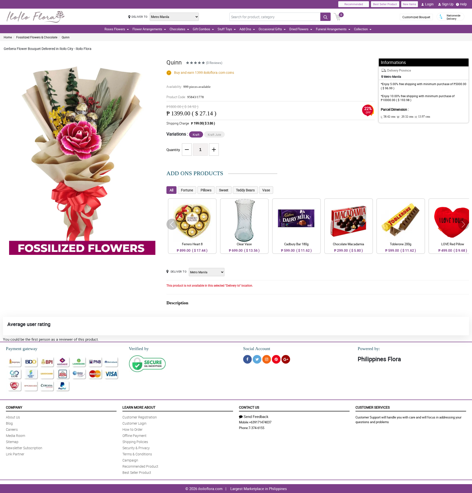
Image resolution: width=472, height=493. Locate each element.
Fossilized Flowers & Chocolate (36, 37)
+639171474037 (260, 422)
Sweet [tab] (223, 190)
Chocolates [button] (177, 29)
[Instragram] (266, 359)
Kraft (196, 135)
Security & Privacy (136, 448)
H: (422, 117)
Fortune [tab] (187, 190)
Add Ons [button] (245, 29)
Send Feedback (256, 416)
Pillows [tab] (206, 190)
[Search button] (325, 17)
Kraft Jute (214, 135)
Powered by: (369, 348)
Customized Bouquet (416, 17)
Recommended (353, 4)
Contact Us (249, 407)
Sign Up (448, 4)
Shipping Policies (135, 441)
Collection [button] (361, 29)
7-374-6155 (256, 428)
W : (405, 117)
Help (463, 4)
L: (388, 117)
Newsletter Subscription (24, 448)
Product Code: (185, 97)
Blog (9, 423)
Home (8, 37)
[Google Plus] (285, 359)
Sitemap (12, 441)
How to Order (132, 429)
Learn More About (138, 407)
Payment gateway (21, 348)
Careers (12, 429)
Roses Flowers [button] (114, 29)
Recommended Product (140, 466)
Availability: (188, 86)
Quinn (66, 37)
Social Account (256, 348)
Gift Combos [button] (201, 29)
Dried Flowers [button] (299, 29)
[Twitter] (257, 359)
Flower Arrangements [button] (147, 29)
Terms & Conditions (137, 454)
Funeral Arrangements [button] (331, 29)
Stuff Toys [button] (225, 29)
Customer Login (134, 423)
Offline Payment (134, 435)
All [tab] (171, 190)
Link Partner (15, 454)
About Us (13, 417)
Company (14, 407)
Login (429, 4)
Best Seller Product (385, 4)
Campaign (130, 460)
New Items (409, 4)
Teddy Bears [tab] (245, 190)
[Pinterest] (276, 359)
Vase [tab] (266, 190)
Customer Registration (139, 417)
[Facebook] (247, 359)
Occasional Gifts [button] (270, 29)
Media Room (15, 435)
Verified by (139, 348)
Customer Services (372, 407)
